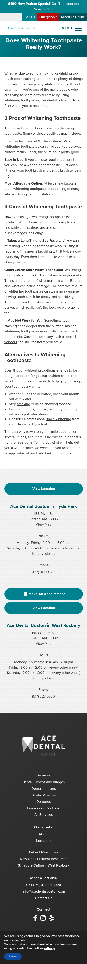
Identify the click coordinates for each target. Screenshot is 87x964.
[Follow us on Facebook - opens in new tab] (35, 918)
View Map (43, 524)
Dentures (43, 801)
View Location (43, 488)
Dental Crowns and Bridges (43, 782)
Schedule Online (73, 17)
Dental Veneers (43, 795)
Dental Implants (43, 788)
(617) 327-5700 (43, 696)
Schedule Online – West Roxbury (43, 865)
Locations (43, 840)
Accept (13, 956)
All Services (43, 814)
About (43, 834)
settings (49, 948)
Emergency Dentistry (43, 808)
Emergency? (48, 17)
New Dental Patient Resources (43, 858)
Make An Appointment (46, 593)
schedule (73, 447)
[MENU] (78, 28)
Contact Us (43, 897)
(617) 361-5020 (43, 571)
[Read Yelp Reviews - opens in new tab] (51, 918)
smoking (23, 404)
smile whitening (58, 419)
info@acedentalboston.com (43, 891)
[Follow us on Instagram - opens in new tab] (43, 918)
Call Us (30, 17)
